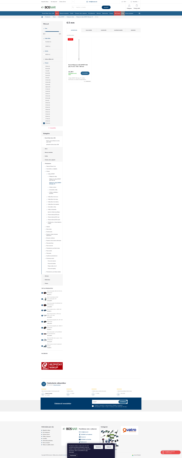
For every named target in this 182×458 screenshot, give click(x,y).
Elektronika (47, 279)
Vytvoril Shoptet (137, 455)
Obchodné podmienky (48, 440)
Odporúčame (74, 30)
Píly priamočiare (49, 243)
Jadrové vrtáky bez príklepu (54, 212)
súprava (48, 86)
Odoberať (123, 401)
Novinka (48, 44)
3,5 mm (48, 96)
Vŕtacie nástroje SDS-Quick (54, 219)
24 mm (47, 112)
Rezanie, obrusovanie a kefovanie (53, 240)
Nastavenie (73, 455)
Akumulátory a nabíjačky (51, 169)
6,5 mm (48, 98)
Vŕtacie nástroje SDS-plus (53, 214)
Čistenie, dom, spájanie (50, 160)
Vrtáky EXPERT (51, 174)
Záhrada (47, 276)
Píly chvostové (49, 245)
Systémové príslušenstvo (51, 256)
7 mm (47, 71)
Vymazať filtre (53, 128)
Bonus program (46, 442)
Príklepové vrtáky (53, 176)
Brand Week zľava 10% (50, 138)
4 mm (47, 77)
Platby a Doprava (46, 436)
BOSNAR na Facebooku (86, 434)
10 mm (48, 82)
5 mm (47, 75)
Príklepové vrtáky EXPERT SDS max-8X (55, 179)
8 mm (47, 68)
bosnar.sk (83, 437)
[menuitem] (48, 13)
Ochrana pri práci (50, 258)
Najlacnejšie (89, 30)
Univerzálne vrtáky (53, 189)
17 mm (47, 118)
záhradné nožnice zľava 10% (52, 144)
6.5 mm (48, 123)
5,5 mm (48, 84)
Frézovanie (48, 253)
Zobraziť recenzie (57, 385)
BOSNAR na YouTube (86, 439)
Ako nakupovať (54, 1)
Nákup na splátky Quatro (48, 444)
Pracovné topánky (52, 268)
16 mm (47, 93)
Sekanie (48, 226)
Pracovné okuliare (52, 263)
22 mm (47, 105)
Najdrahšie (103, 30)
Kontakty (45, 438)
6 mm (47, 73)
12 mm (48, 80)
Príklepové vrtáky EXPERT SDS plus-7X (55, 183)
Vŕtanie (48, 171)
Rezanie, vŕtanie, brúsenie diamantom (52, 235)
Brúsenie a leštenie (50, 238)
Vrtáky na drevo (52, 187)
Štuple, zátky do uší (52, 266)
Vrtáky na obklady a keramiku (53, 193)
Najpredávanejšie (118, 30)
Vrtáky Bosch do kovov (53, 196)
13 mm (47, 114)
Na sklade (48, 41)
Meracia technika (49, 152)
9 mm (47, 100)
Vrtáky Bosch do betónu (53, 202)
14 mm (47, 91)
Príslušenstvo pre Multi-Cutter (53, 248)
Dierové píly (48, 229)
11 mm (47, 89)
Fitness (46, 283)
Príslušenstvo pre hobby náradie (53, 272)
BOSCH (48, 54)
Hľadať (106, 7)
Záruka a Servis (62, 1)
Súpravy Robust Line (51, 166)
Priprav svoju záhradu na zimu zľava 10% (53, 141)
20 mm (47, 102)
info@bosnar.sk (84, 432)
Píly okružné (49, 250)
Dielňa (46, 156)
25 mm (47, 107)
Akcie (46, 148)
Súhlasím (109, 447)
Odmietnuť (98, 447)
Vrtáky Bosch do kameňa (53, 204)
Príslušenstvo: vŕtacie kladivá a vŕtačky (54, 223)
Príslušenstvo (48, 163)
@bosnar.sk (84, 442)
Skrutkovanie (49, 231)
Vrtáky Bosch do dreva (53, 199)
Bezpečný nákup (44, 1)
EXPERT (48, 46)
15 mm (47, 121)
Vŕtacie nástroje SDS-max (53, 217)
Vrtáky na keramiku (52, 209)
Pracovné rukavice (52, 261)
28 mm (47, 66)
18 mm (47, 109)
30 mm (47, 116)
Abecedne (133, 30)
